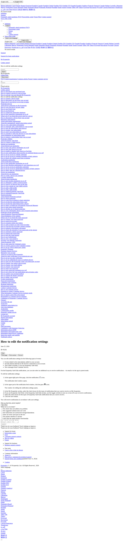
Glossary (3, 300)
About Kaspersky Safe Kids (9, 140)
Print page (4, 355)
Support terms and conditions (13, 459)
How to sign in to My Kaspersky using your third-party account (20, 261)
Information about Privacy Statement (12, 333)
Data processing (6, 326)
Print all (20, 355)
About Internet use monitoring (10, 146)
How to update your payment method (12, 274)
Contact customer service (40, 79)
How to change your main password (12, 219)
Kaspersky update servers (8, 312)
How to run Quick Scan (8, 109)
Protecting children (6, 139)
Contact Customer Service (9, 288)
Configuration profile (7, 310)
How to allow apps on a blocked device (13, 170)
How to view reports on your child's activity (14, 186)
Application (4, 309)
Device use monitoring (8, 172)
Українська (118, 7)
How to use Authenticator (8, 237)
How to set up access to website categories (14, 154)
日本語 (19, 9)
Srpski (60, 7)
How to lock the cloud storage (10, 235)
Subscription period (7, 321)
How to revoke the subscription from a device (15, 204)
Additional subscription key (9, 305)
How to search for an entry (9, 221)
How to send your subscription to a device (14, 132)
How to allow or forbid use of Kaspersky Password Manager (19, 205)
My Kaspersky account (8, 316)
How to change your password (10, 267)
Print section (12, 355)
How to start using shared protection (12, 207)
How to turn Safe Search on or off (11, 149)
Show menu (5, 77)
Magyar (3, 7)
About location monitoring (9, 179)
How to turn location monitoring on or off (13, 181)
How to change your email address (11, 265)
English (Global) (48, 6)
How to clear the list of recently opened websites (15, 226)
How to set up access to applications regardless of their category (20, 168)
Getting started (5, 90)
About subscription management (11, 121)
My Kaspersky (5, 88)
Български (93, 7)
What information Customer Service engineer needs (16, 293)
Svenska (68, 7)
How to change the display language (12, 275)
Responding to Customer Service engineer (14, 296)
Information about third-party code (11, 331)
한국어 (14, 9)
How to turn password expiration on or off (14, 270)
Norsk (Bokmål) (18, 7)
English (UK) (58, 6)
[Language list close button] (1, 469)
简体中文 (25, 9)
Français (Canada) (99, 6)
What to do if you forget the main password (14, 218)
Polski (25, 7)
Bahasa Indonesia (6, 6)
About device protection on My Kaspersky (14, 105)
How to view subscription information (12, 125)
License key (4, 314)
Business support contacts (12, 445)
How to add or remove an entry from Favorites (15, 225)
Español (73, 6)
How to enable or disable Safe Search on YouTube (16, 151)
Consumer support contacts (13, 436)
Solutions (7, 24)
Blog (39, 17)
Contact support (46, 17)
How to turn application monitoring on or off (14, 163)
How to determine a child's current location (14, 182)
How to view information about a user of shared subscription (19, 211)
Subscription (4, 319)
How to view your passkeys (9, 239)
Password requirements (8, 281)
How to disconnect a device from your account (15, 118)
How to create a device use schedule (12, 175)
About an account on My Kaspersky (12, 254)
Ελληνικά (86, 7)
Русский (99, 7)
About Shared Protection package (11, 196)
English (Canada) (37, 6)
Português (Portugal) (45, 7)
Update (3, 323)
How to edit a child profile (9, 189)
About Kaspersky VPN (8, 242)
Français (90, 6)
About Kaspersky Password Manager (12, 214)
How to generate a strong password (11, 232)
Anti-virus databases (7, 307)
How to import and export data (10, 233)
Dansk (18, 6)
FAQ (6, 435)
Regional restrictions (7, 284)
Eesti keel (29, 6)
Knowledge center (27, 17)
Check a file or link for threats (14, 450)
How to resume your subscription (11, 130)
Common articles (22, 79)
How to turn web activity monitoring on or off (15, 147)
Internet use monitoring (8, 144)
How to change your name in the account (13, 263)
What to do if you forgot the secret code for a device (17, 116)
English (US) (67, 6)
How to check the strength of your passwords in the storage (19, 230)
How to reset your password (9, 268)
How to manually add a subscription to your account (17, 126)
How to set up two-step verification (11, 258)
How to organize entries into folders (12, 223)
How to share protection (8, 198)
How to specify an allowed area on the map (14, 184)
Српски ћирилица (109, 7)
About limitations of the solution (10, 216)
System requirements (10, 79)
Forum (36, 17)
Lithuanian (119, 6)
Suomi (64, 7)
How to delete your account (9, 277)
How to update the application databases (13, 112)
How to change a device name (10, 98)
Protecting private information (10, 212)
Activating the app (6, 302)
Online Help (4, 75)
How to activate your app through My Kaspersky (16, 95)
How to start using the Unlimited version (13, 244)
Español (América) (82, 6)
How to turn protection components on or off (14, 114)
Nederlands (9, 7)
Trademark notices (6, 337)
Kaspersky (4, 465)
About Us (8, 455)
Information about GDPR (8, 330)
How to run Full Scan (7, 111)
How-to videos (9, 438)
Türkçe (81, 7)
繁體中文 (32, 9)
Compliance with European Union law (12, 328)
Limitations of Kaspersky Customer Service (14, 298)
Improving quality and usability (10, 335)
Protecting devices (6, 104)
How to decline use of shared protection (13, 209)
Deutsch (23, 6)
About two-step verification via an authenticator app (16, 256)
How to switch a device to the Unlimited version (15, 246)
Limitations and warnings (8, 282)
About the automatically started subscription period (16, 123)
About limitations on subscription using (13, 135)
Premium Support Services (9, 251)
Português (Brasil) (33, 7)
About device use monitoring (10, 174)
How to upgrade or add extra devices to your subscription (18, 133)
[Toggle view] (1, 81)
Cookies (7, 462)
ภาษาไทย (8, 9)
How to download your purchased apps (13, 91)
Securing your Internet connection (11, 240)
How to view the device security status (12, 107)
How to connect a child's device (10, 142)
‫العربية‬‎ (3, 9)
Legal (2, 324)
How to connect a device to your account (13, 93)
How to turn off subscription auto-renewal (13, 128)
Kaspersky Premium (7, 249)
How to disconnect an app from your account (14, 100)
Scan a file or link (10, 36)
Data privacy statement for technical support (18, 457)
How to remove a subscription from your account (16, 137)
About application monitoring (10, 161)
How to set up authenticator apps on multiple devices (17, 260)
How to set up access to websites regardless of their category (19, 156)
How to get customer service (9, 289)
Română (54, 7)
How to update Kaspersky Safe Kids (12, 191)
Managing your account (8, 253)
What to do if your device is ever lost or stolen (15, 102)
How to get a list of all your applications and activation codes (19, 272)
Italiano (107, 6)
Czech (14, 6)
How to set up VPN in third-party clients (13, 247)
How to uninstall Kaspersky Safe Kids (12, 193)
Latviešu (112, 6)
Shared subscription (7, 317)
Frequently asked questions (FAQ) (11, 17)
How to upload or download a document (13, 228)
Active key (4, 303)
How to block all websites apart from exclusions (15, 158)
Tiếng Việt (75, 7)
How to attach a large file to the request (13, 295)
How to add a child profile (9, 188)
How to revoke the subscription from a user (14, 202)
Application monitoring (8, 160)
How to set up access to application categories (15, 167)
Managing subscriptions (8, 119)
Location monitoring (7, 177)
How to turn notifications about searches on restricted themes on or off (22, 153)
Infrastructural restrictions (8, 286)
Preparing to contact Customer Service (12, 291)
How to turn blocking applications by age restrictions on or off (20, 165)
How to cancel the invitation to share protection (15, 200)
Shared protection (6, 195)
